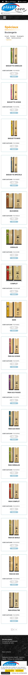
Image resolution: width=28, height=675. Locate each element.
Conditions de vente (8, 643)
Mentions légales (7, 639)
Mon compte (23, 1)
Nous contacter (6, 652)
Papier (8, 38)
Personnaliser (5, 673)
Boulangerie (20, 36)
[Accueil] (3, 1)
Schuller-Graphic (13, 657)
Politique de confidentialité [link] (19, 673)
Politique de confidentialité (9, 641)
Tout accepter (10, 670)
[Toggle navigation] (4, 17)
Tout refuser (19, 670)
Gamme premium (16, 38)
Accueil (7, 36)
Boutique (12, 36)
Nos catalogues (11, 1)
